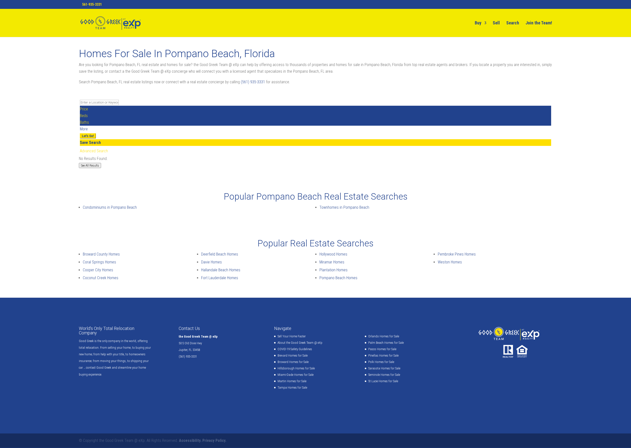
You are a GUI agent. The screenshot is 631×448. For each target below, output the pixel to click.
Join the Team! (539, 23)
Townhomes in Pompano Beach (344, 207)
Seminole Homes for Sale (384, 375)
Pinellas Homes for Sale (383, 355)
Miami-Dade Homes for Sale (296, 375)
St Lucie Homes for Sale (383, 381)
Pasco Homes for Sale (382, 349)
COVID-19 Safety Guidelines (295, 349)
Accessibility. (190, 440)
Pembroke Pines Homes (457, 254)
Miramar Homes (331, 262)
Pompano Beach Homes (338, 278)
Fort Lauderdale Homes (219, 278)
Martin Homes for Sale (292, 381)
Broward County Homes (101, 254)
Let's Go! (88, 136)
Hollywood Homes (333, 254)
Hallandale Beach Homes (220, 270)
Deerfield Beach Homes (219, 254)
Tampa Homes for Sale (292, 387)
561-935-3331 (92, 4)
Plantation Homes (333, 270)
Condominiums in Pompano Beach (110, 207)
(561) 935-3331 (253, 82)
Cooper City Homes (98, 270)
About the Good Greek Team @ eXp (300, 343)
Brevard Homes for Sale (293, 355)
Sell (496, 23)
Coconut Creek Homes (100, 278)
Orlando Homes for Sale (383, 336)
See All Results (90, 165)
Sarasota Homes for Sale (384, 368)
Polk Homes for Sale (381, 362)
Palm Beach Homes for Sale (386, 343)
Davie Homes (211, 262)
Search (512, 23)
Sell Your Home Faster (292, 336)
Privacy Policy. (214, 440)
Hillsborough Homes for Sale (296, 368)
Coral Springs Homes (99, 262)
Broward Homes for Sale (293, 362)
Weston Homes (450, 262)
